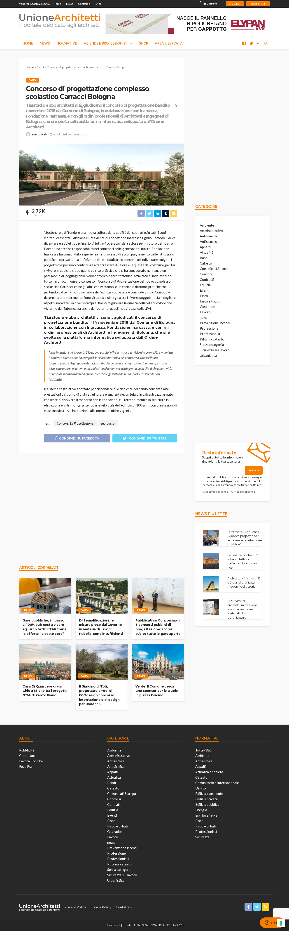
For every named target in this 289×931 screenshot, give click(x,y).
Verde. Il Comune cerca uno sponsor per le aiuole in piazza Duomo (156, 690)
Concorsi (206, 274)
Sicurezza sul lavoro (215, 350)
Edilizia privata (206, 799)
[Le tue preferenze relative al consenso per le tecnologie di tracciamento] (281, 923)
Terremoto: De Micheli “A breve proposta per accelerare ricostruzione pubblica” (244, 538)
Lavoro (205, 312)
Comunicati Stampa (214, 269)
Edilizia (205, 285)
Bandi (33, 80)
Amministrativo (211, 231)
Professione (209, 328)
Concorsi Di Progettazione (75, 423)
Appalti (205, 247)
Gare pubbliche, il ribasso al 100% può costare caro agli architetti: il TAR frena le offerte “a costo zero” (44, 627)
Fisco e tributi (210, 301)
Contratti (207, 279)
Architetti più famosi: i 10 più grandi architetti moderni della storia (244, 582)
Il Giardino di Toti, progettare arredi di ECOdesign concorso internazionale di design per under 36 (99, 695)
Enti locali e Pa (206, 815)
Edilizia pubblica (207, 804)
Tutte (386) (203, 750)
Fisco (204, 296)
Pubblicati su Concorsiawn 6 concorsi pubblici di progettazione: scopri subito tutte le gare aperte (157, 627)
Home (57, 3)
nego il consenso (245, 491)
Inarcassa (108, 423)
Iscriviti (254, 470)
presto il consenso (217, 491)
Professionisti (210, 334)
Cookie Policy (101, 907)
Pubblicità (26, 750)
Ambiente (207, 225)
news (203, 317)
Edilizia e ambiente (209, 794)
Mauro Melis (40, 134)
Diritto (200, 788)
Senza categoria (212, 345)
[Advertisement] (101, 506)
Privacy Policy (75, 907)
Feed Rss (26, 766)
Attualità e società (209, 772)
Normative (66, 43)
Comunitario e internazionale (217, 783)
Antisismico (208, 241)
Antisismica (208, 236)
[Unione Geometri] (59, 20)
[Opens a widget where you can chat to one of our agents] (272, 923)
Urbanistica (208, 355)
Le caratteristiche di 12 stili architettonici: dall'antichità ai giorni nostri (242, 561)
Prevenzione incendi (215, 323)
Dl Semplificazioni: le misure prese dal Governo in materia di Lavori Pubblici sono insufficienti (101, 627)
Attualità (206, 252)
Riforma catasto (212, 339)
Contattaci (84, 3)
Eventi (205, 290)
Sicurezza (202, 837)
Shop (98, 3)
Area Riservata (169, 43)
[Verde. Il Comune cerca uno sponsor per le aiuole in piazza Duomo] (158, 662)
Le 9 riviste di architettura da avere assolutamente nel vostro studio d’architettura (242, 609)
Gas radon (207, 307)
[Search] (266, 43)
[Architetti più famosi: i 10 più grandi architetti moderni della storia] (211, 584)
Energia (201, 810)
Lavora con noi (31, 761)
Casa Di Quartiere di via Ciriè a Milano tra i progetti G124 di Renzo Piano (45, 690)
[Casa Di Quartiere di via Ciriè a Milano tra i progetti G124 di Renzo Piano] (45, 662)
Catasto (206, 263)
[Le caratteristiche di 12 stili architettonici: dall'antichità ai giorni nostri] (211, 561)
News (69, 3)
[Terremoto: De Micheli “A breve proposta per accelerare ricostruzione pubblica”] (211, 538)
